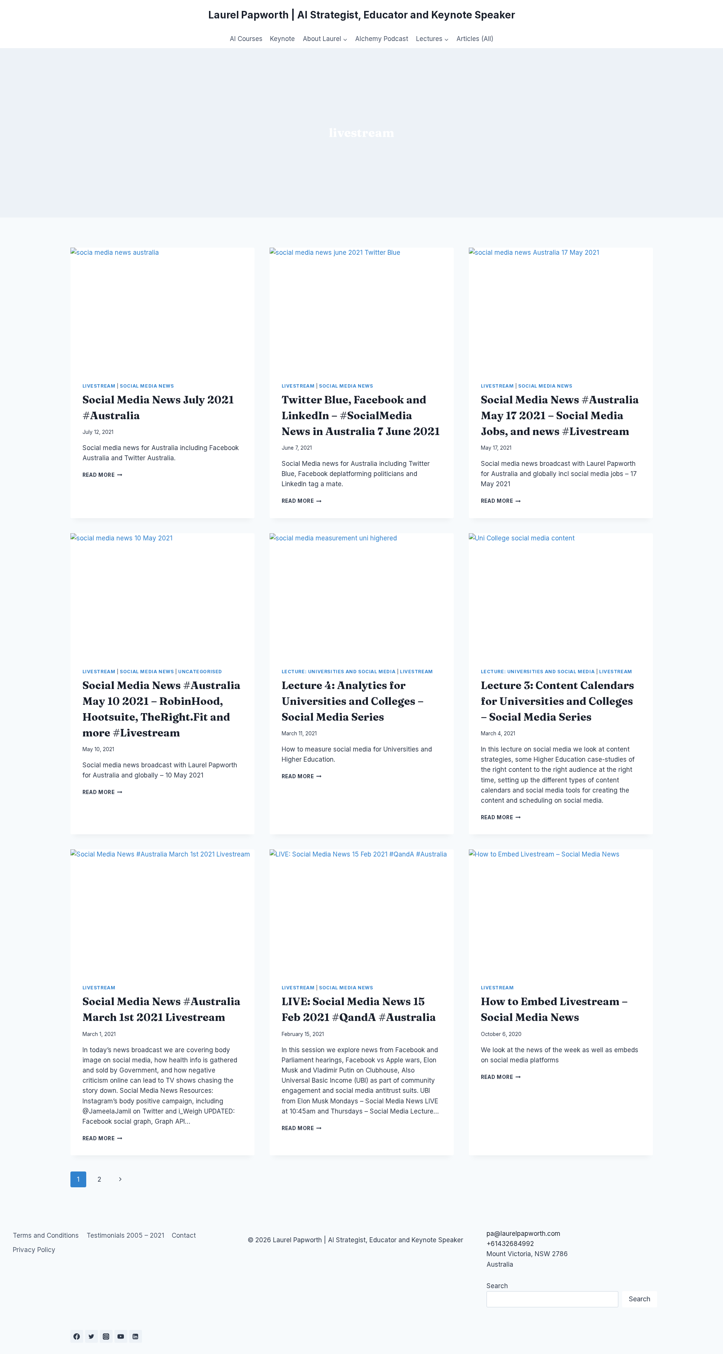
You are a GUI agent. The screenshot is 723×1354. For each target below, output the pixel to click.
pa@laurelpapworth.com (523, 1233)
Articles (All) (474, 39)
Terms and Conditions (46, 1235)
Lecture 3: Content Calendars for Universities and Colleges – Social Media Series (557, 701)
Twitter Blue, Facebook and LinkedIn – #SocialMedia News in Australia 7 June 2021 (361, 415)
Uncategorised (200, 671)
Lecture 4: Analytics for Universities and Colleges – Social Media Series (353, 701)
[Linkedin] (135, 1336)
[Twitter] (91, 1336)
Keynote (282, 39)
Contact (184, 1235)
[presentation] (162, 309)
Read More (102, 475)
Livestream (99, 386)
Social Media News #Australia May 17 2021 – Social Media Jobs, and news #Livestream (560, 415)
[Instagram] (106, 1336)
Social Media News (147, 386)
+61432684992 (510, 1244)
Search (497, 1286)
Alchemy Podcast (381, 39)
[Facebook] (76, 1336)
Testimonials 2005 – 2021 (125, 1235)
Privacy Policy (34, 1250)
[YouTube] (120, 1336)
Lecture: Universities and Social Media (339, 671)
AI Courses (246, 39)
